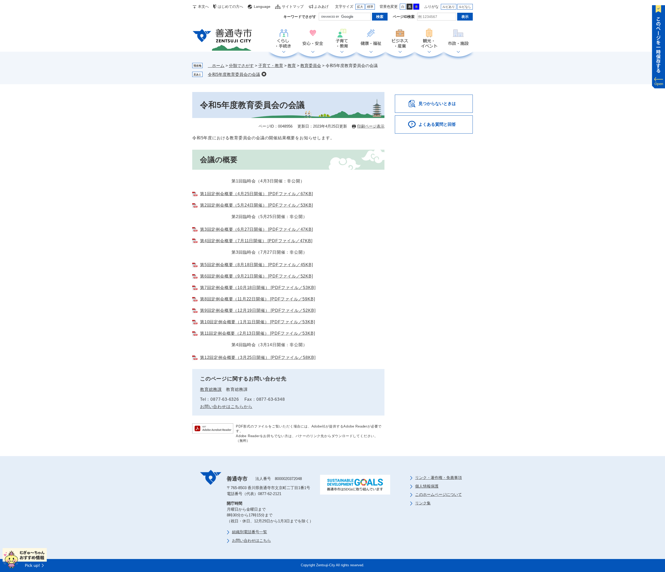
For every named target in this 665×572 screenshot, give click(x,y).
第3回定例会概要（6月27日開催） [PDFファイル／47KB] (256, 229)
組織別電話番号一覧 (249, 532)
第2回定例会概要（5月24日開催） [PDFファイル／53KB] (256, 205)
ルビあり (448, 7)
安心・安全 (312, 39)
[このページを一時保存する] (658, 45)
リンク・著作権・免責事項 (438, 477)
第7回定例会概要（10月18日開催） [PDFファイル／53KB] (257, 287)
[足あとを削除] (264, 74)
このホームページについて (438, 494)
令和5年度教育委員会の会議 (234, 74)
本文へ (203, 6)
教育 (292, 65)
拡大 (360, 7)
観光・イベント (429, 39)
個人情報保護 (426, 486)
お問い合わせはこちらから (226, 406)
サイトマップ (293, 6)
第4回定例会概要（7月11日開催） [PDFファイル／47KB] (256, 241)
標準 (370, 7)
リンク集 (423, 503)
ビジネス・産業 (400, 39)
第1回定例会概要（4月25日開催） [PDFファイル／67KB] (256, 194)
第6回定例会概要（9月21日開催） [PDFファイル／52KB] (256, 276)
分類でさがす (241, 65)
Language (262, 6)
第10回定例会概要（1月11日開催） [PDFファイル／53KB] (257, 322)
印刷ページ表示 (370, 126)
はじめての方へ (230, 6)
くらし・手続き (283, 39)
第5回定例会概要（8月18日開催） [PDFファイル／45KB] (256, 264)
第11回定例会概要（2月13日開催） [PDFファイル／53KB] (257, 333)
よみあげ (321, 6)
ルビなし (465, 7)
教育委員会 (310, 65)
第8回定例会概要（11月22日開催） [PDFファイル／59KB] (257, 299)
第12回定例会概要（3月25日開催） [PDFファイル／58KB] (257, 357)
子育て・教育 (341, 39)
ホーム (216, 65)
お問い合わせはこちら (251, 540)
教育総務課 (211, 389)
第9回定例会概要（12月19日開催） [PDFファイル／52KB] (257, 310)
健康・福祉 (370, 39)
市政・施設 (458, 39)
